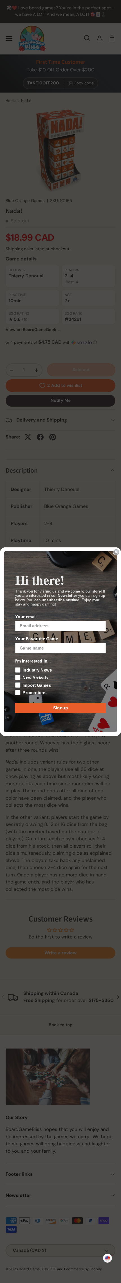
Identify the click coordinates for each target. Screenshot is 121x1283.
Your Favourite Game (36, 638)
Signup (60, 707)
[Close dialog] (116, 552)
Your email (26, 616)
